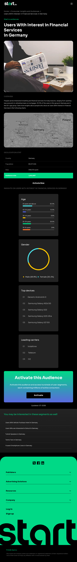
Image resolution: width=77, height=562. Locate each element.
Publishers (11, 472)
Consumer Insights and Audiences (25, 11)
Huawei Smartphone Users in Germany (18, 445)
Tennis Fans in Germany (13, 440)
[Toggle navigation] (71, 3)
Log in (9, 509)
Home (6, 11)
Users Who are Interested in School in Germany (21, 428)
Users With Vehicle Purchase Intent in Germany (21, 423)
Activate (38, 395)
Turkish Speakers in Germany (15, 434)
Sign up (10, 513)
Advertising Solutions (16, 481)
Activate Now (38, 183)
